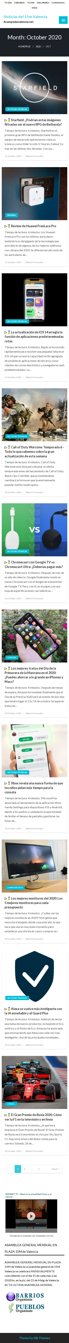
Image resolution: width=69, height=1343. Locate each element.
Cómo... (11, 1104)
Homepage (24, 46)
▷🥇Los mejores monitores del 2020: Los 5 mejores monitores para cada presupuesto (34, 902)
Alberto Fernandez (34, 156)
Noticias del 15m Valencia (25, 16)
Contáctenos (58, 2)
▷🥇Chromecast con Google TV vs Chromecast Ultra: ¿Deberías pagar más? (34, 564)
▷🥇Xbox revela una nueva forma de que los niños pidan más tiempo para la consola (34, 787)
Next (55, 1168)
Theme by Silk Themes (34, 1338)
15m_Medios (43, 2)
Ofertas (11, 657)
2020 (38, 46)
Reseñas (11, 215)
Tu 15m (8, 2)
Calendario (19, 2)
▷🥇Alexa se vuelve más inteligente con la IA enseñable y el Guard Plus (33, 1011)
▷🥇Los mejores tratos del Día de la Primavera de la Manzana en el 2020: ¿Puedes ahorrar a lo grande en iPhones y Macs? (34, 675)
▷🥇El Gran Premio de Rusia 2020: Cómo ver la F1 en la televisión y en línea (33, 1117)
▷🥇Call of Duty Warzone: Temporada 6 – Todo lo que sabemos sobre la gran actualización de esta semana (34, 451)
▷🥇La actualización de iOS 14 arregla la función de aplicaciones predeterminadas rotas (34, 336)
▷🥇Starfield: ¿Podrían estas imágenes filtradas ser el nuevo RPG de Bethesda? (33, 122)
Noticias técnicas (17, 109)
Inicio (34, 7)
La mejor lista (15, 887)
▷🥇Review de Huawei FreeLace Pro (30, 226)
